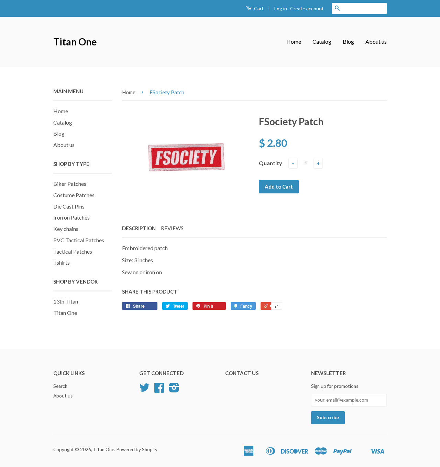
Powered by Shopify (136, 449)
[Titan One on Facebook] (159, 390)
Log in (280, 8)
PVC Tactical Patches (78, 240)
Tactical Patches (72, 251)
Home (293, 41)
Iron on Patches (71, 217)
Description (139, 228)
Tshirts (61, 262)
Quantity (270, 163)
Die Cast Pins (69, 206)
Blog (348, 41)
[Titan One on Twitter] (144, 390)
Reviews (172, 228)
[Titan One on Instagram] (174, 390)
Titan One (75, 41)
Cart (258, 8)
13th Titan (65, 301)
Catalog (321, 41)
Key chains (65, 228)
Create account (307, 8)
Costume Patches (74, 195)
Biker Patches (69, 183)
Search (60, 386)
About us (376, 41)
